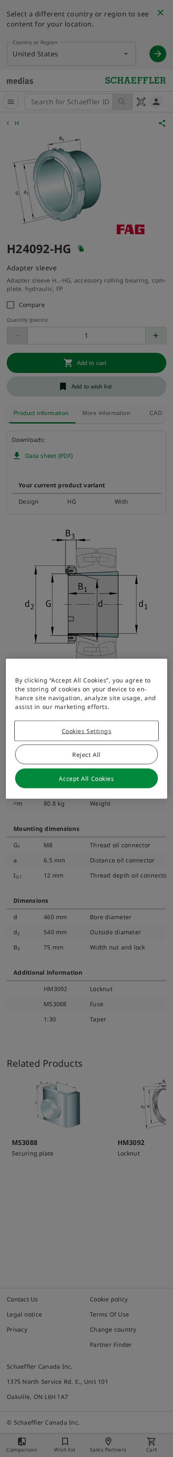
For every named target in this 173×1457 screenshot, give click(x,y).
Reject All (86, 754)
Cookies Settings (87, 731)
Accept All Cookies (86, 778)
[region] (86, 728)
